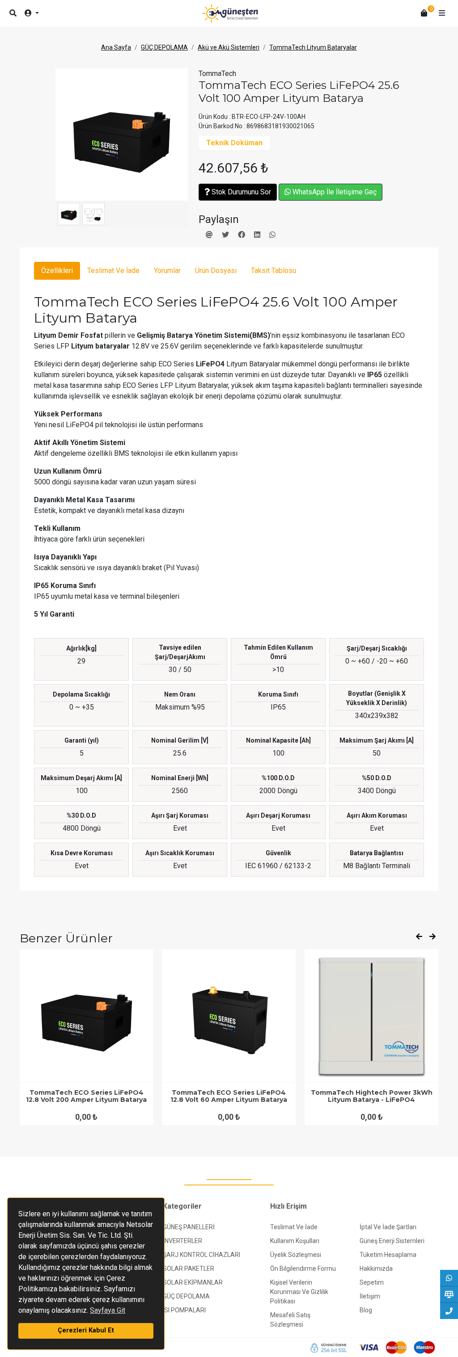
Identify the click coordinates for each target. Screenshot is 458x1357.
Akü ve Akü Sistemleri (228, 47)
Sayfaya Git (107, 1310)
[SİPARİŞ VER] (449, 1294)
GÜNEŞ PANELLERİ (189, 1227)
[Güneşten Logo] (230, 13)
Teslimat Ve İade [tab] (113, 270)
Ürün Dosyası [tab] (216, 270)
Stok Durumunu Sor (240, 192)
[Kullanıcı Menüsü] (32, 13)
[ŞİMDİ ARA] (449, 1311)
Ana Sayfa (116, 47)
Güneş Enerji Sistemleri (392, 1240)
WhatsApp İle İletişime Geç (334, 192)
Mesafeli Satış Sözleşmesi (290, 1319)
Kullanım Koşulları (294, 1240)
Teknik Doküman (234, 143)
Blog (366, 1310)
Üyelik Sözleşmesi (295, 1254)
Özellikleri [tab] (57, 270)
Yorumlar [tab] (167, 270)
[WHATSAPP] (449, 1278)
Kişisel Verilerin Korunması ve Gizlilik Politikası (299, 1292)
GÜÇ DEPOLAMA (164, 47)
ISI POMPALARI (184, 1310)
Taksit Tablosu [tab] (273, 270)
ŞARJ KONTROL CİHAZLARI (201, 1254)
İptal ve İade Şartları (388, 1227)
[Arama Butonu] (13, 13)
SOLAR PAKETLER (188, 1268)
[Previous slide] (419, 937)
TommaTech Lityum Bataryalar (313, 47)
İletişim (370, 1296)
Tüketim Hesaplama (388, 1254)
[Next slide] (432, 937)
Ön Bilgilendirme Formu (303, 1268)
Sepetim (372, 1282)
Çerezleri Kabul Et (86, 1330)
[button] (442, 13)
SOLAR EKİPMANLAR (193, 1282)
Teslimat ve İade (294, 1227)
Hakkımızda (376, 1268)
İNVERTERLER (182, 1240)
